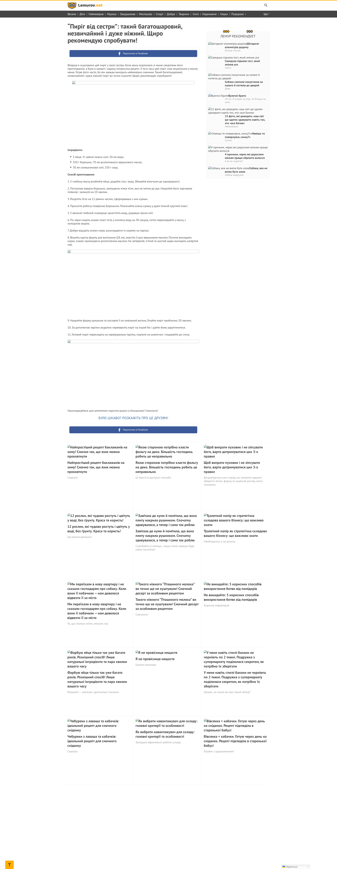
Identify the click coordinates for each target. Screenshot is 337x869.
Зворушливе (127, 14)
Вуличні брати (237, 95)
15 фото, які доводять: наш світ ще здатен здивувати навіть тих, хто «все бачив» (245, 119)
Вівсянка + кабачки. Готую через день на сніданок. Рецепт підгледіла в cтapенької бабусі (235, 741)
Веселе (72, 14)
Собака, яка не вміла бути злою (246, 169)
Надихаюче (209, 14)
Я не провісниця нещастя (155, 659)
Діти (82, 14)
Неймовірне (96, 14)
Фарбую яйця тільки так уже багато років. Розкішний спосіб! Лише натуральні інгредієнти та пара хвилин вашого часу (97, 679)
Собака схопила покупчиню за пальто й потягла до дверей (244, 83)
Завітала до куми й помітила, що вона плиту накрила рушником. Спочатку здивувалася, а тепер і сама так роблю (165, 535)
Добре (171, 14)
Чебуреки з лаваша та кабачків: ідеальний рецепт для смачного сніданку (92, 741)
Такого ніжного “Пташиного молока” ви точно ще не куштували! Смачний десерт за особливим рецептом (167, 604)
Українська (291, 866)
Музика (111, 14)
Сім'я (196, 14)
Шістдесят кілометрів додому (242, 45)
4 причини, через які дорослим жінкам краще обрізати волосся (245, 156)
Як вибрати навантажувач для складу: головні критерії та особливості (165, 734)
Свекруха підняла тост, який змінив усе (242, 62)
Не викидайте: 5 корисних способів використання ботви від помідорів (231, 597)
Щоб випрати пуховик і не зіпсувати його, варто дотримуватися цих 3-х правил (232, 467)
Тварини (184, 14)
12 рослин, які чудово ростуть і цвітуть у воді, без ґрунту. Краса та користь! (98, 528)
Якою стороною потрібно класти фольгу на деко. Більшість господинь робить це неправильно (167, 467)
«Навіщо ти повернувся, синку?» (245, 135)
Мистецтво (145, 14)
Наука (224, 14)
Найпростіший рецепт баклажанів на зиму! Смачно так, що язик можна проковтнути (95, 467)
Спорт (159, 14)
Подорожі (237, 14)
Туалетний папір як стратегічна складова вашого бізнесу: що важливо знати (235, 533)
